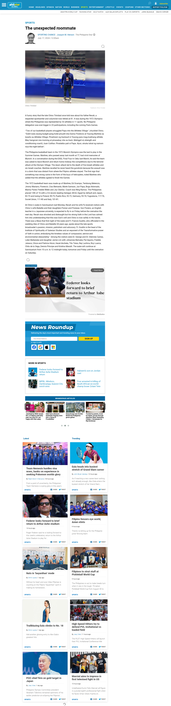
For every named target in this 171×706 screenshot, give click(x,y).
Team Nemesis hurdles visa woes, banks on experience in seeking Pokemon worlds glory (43, 471)
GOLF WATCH (98, 12)
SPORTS (84, 7)
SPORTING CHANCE (46, 35)
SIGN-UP (89, 339)
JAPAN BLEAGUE (147, 12)
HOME (31, 7)
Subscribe (164, 4)
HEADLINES (40, 7)
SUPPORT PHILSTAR (160, 7)
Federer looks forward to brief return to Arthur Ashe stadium (42, 522)
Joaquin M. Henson (65, 35)
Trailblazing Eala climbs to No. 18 (44, 625)
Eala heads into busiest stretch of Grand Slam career (88, 468)
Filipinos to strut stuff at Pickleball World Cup (85, 573)
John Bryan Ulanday (80, 474)
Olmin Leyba (32, 578)
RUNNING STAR (85, 12)
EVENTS (119, 7)
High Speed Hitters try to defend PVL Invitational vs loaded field (86, 626)
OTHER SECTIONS (142, 7)
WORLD (66, 7)
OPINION (50, 7)
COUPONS (129, 7)
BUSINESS (75, 7)
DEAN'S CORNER (162, 12)
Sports (30, 22)
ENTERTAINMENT (96, 7)
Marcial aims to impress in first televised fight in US (86, 678)
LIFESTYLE (109, 7)
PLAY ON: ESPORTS (132, 12)
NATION (58, 7)
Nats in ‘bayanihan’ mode (40, 573)
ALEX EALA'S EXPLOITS (114, 12)
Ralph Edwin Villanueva (36, 479)
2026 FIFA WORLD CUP (68, 12)
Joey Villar (77, 634)
